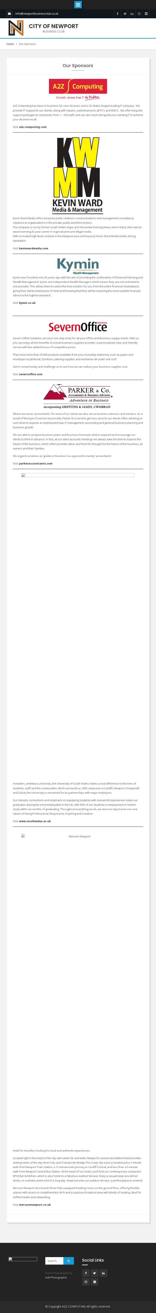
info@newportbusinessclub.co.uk (36, 13)
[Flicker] (146, 13)
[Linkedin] (132, 13)
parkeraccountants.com (35, 463)
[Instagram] (139, 13)
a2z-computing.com (33, 127)
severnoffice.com (30, 374)
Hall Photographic (56, 1277)
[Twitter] (125, 13)
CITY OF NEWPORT (53, 26)
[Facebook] (117, 13)
